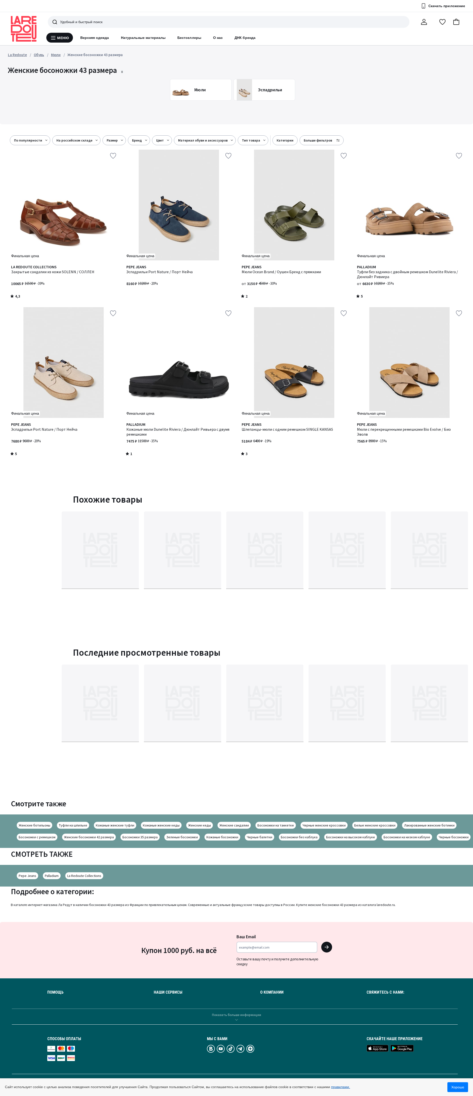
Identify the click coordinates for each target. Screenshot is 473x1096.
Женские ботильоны (34, 825)
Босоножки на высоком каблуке (350, 837)
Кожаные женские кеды (161, 825)
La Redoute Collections (84, 876)
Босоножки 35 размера (140, 837)
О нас (218, 38)
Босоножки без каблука (299, 837)
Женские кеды (199, 825)
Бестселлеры (189, 38)
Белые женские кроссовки (374, 825)
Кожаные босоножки (222, 837)
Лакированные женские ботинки (429, 825)
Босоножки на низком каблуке (407, 837)
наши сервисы (168, 992)
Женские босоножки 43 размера (95, 54)
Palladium (52, 876)
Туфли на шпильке (73, 825)
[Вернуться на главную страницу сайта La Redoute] (23, 29)
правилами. (340, 1087)
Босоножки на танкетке (275, 825)
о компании (272, 992)
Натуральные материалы (143, 38)
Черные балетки (259, 837)
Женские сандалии (234, 825)
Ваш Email (246, 936)
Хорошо (457, 1087)
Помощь (55, 992)
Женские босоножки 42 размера (89, 837)
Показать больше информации (236, 1015)
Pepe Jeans (27, 876)
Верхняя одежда (94, 38)
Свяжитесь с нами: (385, 992)
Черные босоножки (454, 837)
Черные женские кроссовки (324, 825)
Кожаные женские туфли (115, 825)
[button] (456, 22)
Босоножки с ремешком (37, 837)
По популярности (28, 140)
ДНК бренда (245, 38)
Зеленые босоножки (182, 837)
